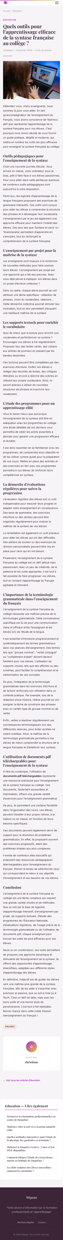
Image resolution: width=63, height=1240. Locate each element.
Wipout (31, 1197)
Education (17, 11)
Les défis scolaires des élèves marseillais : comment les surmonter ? (29, 1169)
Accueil (6, 11)
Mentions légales (25, 1222)
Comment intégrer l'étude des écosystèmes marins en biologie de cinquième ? (30, 1159)
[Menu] (57, 2)
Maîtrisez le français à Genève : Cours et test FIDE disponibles (30, 1149)
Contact (42, 1222)
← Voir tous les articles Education (21, 1080)
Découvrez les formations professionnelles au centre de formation (31, 1118)
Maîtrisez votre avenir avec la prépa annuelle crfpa (31, 1128)
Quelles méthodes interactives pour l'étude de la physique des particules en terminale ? (31, 1138)
